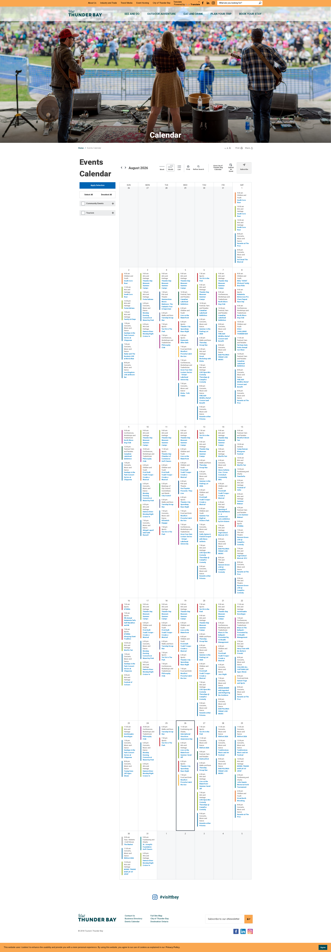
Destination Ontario (159, 921)
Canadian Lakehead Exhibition (184, 301)
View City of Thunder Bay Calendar (218, 167)
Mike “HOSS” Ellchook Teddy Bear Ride (243, 283)
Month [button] (170, 169)
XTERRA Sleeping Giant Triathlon (130, 636)
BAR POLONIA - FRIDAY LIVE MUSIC (224, 357)
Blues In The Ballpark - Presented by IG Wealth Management (223, 637)
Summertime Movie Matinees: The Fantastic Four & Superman (167, 304)
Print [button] (237, 148)
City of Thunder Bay (161, 3)
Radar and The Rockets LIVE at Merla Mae (129, 356)
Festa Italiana (129, 308)
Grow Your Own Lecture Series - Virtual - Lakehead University (186, 375)
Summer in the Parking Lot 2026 (204, 331)
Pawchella (241, 476)
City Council (166, 496)
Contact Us (130, 916)
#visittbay (169, 897)
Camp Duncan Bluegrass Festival (242, 451)
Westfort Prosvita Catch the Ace (186, 353)
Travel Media (126, 3)
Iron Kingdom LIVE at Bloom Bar (129, 374)
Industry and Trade (108, 3)
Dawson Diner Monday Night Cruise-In (148, 333)
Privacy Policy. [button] (173, 947)
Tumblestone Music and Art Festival (223, 752)
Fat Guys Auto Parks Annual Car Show (242, 347)
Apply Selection (97, 185)
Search (260, 3)
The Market (128, 844)
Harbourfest (204, 759)
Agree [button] (323, 947)
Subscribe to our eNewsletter (224, 918)
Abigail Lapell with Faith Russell (148, 532)
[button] (225, 148)
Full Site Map (156, 916)
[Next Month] (125, 168)
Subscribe (244, 169)
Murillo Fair (222, 456)
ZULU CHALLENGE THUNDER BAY (242, 331)
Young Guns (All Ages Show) (128, 773)
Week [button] (162, 169)
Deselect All (106, 195)
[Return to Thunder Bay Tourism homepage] (97, 917)
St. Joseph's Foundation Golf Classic (147, 846)
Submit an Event (231, 169)
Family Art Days (130, 319)
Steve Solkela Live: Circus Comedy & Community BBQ (223, 475)
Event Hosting (142, 3)
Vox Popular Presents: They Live (186, 490)
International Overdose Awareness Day (186, 736)
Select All (88, 195)
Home (81, 148)
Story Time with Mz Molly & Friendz (243, 651)
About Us (92, 3)
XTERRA (240, 526)
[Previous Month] (121, 168)
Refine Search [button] (198, 169)
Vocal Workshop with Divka (205, 358)
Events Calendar (132, 921)
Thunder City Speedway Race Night (185, 329)
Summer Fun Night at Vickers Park (204, 518)
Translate (195, 4)
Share (247, 148)
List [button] (179, 169)
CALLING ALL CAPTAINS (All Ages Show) (243, 669)
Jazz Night (222, 674)
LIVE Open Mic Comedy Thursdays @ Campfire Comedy (204, 377)
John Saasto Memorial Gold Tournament (243, 784)
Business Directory (133, 918)
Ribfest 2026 (204, 748)
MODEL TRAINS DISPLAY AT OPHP (243, 768)
